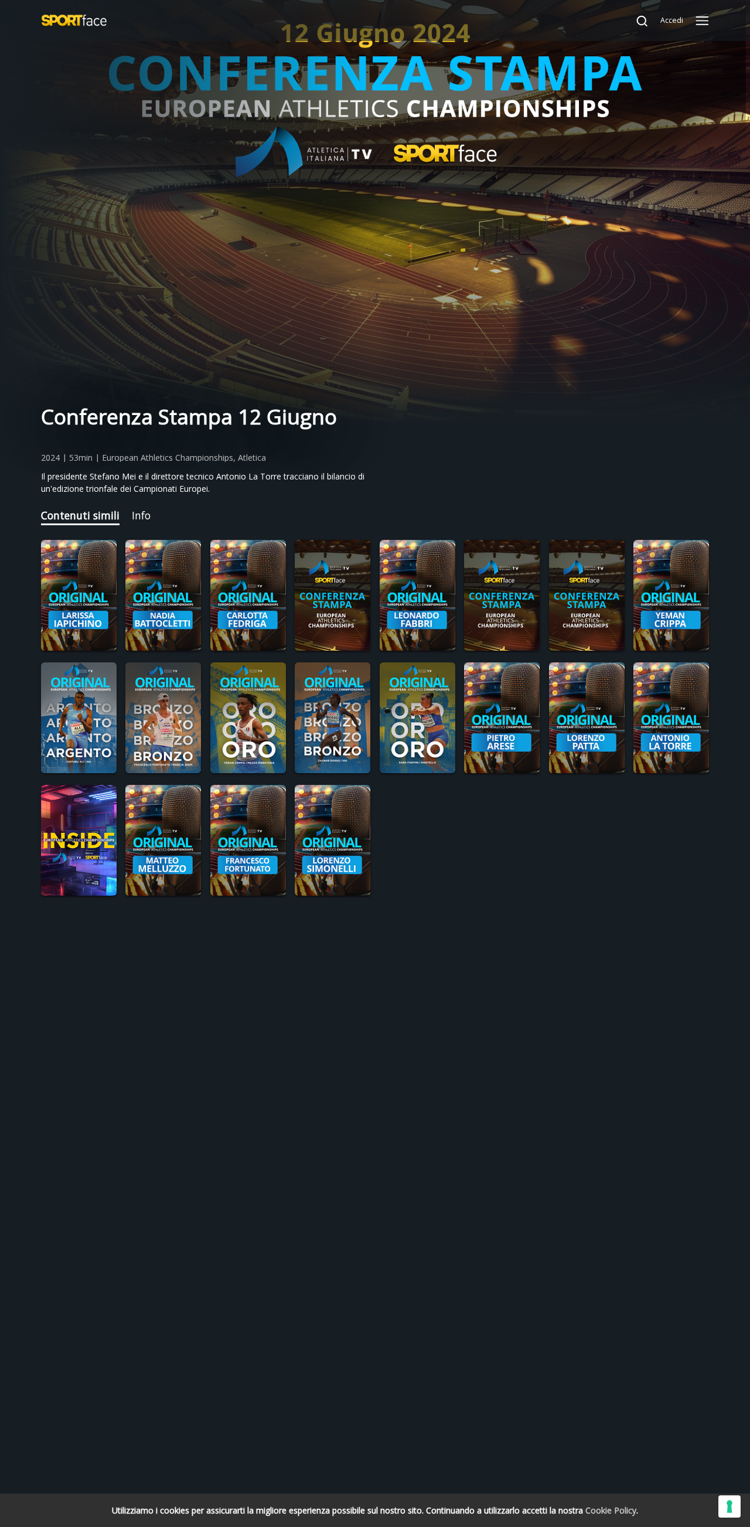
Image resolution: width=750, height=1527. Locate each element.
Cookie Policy (610, 1510)
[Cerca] (636, 20)
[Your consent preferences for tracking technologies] (729, 1506)
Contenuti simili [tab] (80, 515)
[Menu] (702, 20)
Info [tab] (141, 515)
